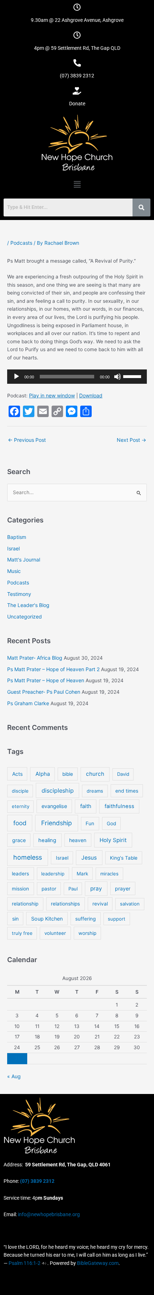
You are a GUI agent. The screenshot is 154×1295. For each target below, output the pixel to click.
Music (14, 571)
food (20, 823)
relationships (65, 904)
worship (87, 933)
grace (19, 840)
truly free (22, 933)
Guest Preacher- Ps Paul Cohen (43, 692)
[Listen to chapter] (44, 1263)
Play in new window (52, 395)
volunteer (55, 933)
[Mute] (117, 376)
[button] (77, 184)
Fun (90, 823)
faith (85, 806)
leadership (52, 873)
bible (67, 774)
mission (20, 889)
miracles (109, 873)
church (95, 773)
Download (90, 395)
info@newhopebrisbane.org (48, 1214)
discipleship (58, 790)
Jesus (89, 857)
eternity (20, 806)
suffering (85, 919)
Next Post (131, 440)
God (111, 823)
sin (15, 919)
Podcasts (21, 243)
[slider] (133, 375)
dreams (95, 791)
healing (47, 840)
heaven (77, 840)
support (116, 919)
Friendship (56, 823)
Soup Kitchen (47, 919)
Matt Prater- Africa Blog (34, 658)
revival (100, 904)
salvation (130, 904)
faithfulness (119, 806)
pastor (49, 889)
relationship (25, 904)
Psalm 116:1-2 (24, 1263)
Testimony (19, 594)
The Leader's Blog (28, 605)
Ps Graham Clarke (28, 703)
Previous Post (27, 440)
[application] (77, 376)
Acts (17, 774)
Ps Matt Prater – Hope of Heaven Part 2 (53, 669)
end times (126, 791)
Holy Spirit (113, 840)
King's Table (124, 858)
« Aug (14, 1076)
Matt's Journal (23, 559)
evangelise (54, 806)
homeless (27, 857)
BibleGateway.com (98, 1263)
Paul (73, 889)
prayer (122, 888)
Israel (13, 548)
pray (96, 888)
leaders (20, 873)
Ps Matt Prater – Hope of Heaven (45, 680)
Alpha (42, 773)
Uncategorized (24, 616)
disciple (20, 791)
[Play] (16, 376)
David (123, 774)
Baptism (16, 537)
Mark (82, 873)
